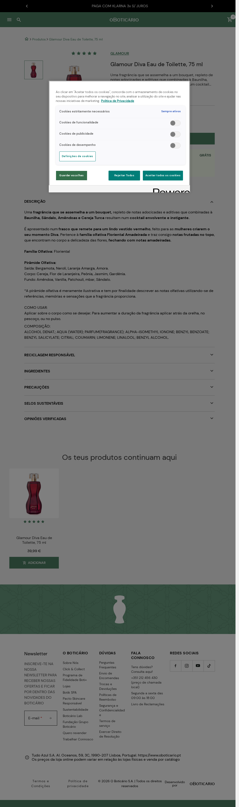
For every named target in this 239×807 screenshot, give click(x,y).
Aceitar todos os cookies (163, 175)
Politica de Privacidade (117, 101)
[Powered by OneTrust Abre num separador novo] (170, 189)
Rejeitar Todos (124, 175)
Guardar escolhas (71, 175)
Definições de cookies (77, 156)
